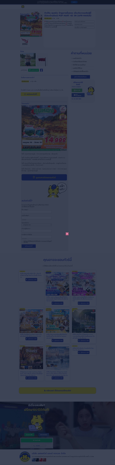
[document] (57, 232)
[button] (67, 218)
